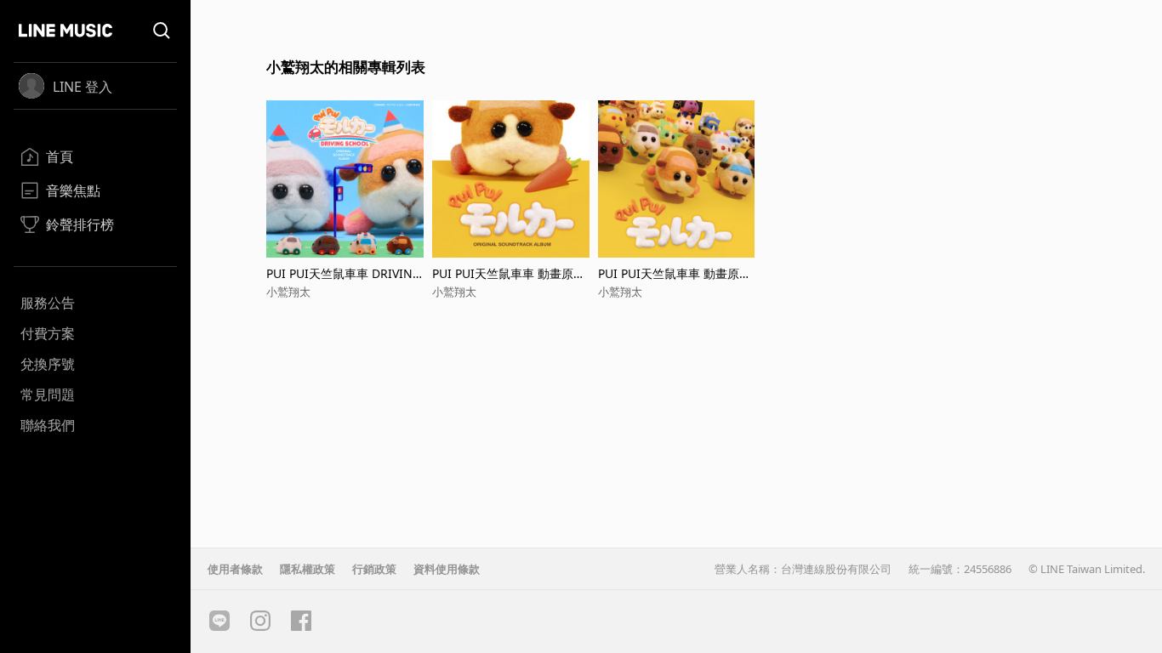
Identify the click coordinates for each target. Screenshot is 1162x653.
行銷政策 (374, 569)
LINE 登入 (82, 86)
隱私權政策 (307, 569)
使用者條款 (235, 569)
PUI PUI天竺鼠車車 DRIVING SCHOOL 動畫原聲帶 (343, 273)
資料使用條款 (446, 569)
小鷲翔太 (288, 291)
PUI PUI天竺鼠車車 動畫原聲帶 (508, 273)
